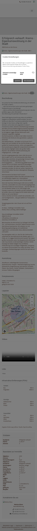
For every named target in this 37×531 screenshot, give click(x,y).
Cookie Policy (25, 66)
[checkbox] (33, 72)
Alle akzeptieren (28, 81)
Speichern (18, 81)
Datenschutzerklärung (9, 66)
